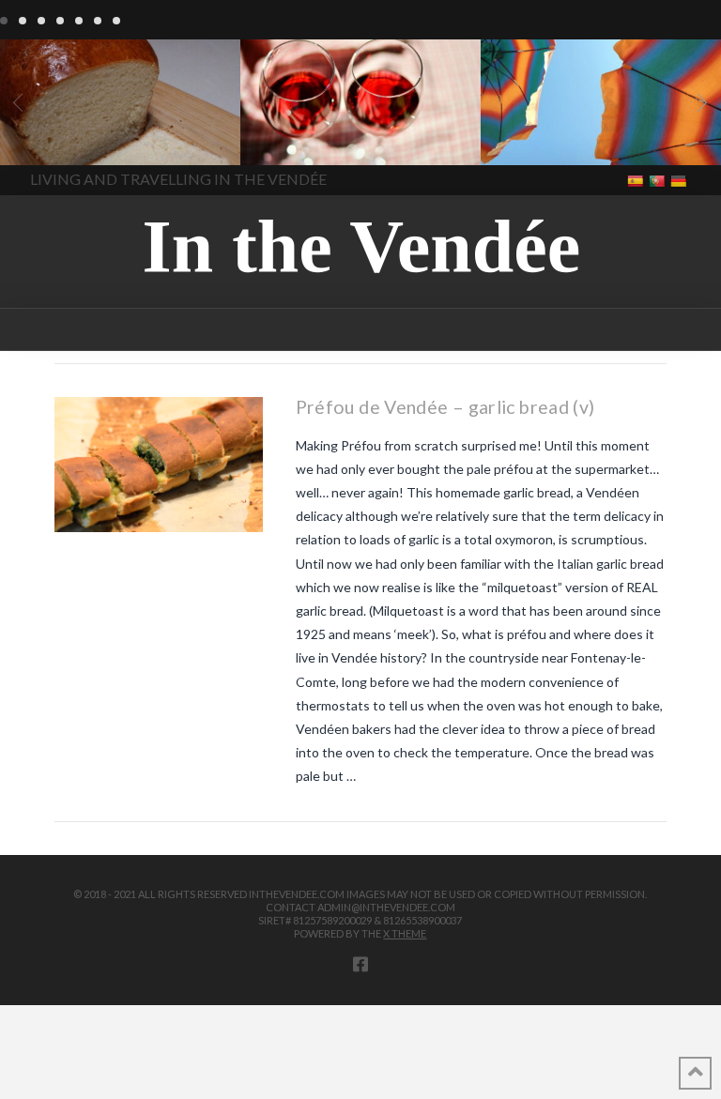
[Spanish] (637, 179)
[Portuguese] (658, 179)
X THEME (404, 933)
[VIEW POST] (158, 464)
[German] (680, 179)
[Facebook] (360, 963)
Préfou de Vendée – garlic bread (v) (445, 407)
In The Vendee (69, 137)
